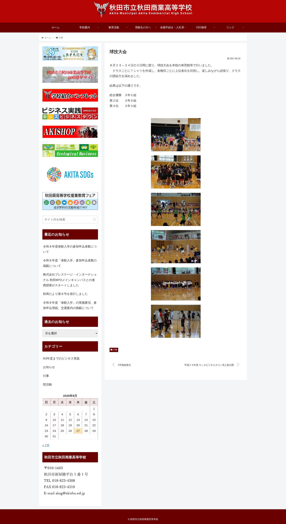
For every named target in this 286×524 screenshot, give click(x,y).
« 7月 (45, 445)
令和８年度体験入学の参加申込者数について (70, 249)
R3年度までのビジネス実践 (61, 358)
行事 (115, 350)
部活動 (47, 384)
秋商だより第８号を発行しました (65, 294)
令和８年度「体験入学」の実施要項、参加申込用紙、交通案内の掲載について (70, 305)
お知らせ (49, 367)
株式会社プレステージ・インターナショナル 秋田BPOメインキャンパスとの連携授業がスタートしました (70, 280)
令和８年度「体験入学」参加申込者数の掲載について (70, 263)
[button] (94, 219)
